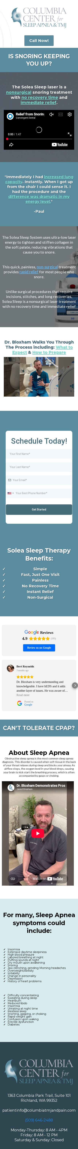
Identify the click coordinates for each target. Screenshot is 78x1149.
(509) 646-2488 (39, 1120)
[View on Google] (10, 668)
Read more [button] (23, 695)
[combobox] (10, 493)
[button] (3, 685)
